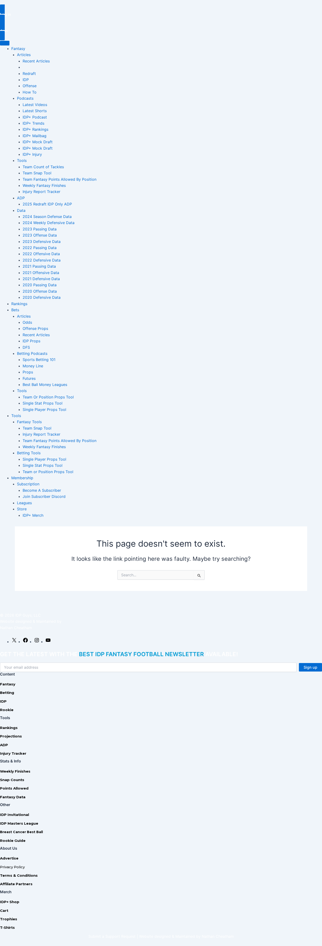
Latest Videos (35, 104)
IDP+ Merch (33, 515)
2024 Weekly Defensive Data (48, 222)
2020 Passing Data (40, 285)
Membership (22, 477)
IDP (26, 79)
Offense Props (35, 328)
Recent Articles (36, 61)
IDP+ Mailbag (34, 135)
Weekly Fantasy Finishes (44, 185)
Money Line (33, 366)
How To (30, 92)
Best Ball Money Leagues (45, 384)
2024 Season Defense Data (47, 216)
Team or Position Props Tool (48, 471)
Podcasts (25, 98)
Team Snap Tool (37, 173)
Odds (27, 322)
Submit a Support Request (112, 936)
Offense (30, 85)
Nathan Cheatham (16, 627)
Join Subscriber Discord (44, 496)
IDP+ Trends (33, 123)
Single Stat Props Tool (42, 403)
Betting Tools (29, 452)
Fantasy (18, 48)
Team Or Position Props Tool (48, 397)
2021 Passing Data (39, 266)
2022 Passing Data (40, 247)
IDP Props (31, 341)
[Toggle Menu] (4, 43)
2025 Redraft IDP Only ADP (47, 204)
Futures (29, 378)
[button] (161, 14)
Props (28, 372)
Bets (15, 309)
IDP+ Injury (32, 154)
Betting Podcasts (32, 353)
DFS (26, 347)
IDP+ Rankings (35, 129)
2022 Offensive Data (41, 253)
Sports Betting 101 (39, 359)
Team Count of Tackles (43, 166)
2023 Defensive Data (42, 241)
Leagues (24, 502)
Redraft (29, 73)
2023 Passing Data (40, 229)
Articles (24, 54)
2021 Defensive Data (41, 278)
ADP (21, 198)
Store (22, 509)
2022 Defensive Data (42, 260)
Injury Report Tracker (41, 191)
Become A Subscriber (42, 490)
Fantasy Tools (29, 421)
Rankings (19, 303)
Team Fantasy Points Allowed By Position (59, 179)
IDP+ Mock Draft (38, 141)
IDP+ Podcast (35, 117)
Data (21, 210)
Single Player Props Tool (44, 409)
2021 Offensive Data (41, 272)
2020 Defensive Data (42, 297)
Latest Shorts (35, 110)
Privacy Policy (12, 867)
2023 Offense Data (40, 235)
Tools (22, 160)
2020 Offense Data (40, 291)
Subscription (28, 484)
